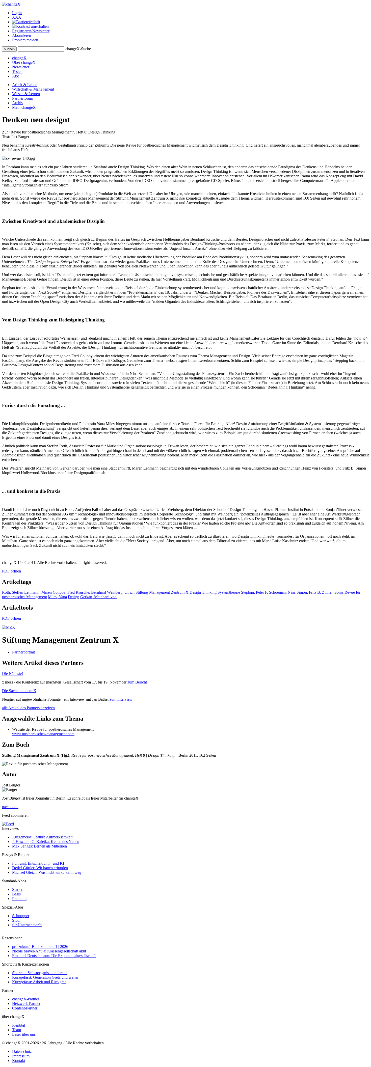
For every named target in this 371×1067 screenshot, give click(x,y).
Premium (19, 898)
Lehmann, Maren (38, 592)
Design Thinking (203, 592)
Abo (15, 76)
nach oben (10, 807)
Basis (16, 894)
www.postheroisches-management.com (43, 734)
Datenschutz (22, 1051)
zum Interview (121, 699)
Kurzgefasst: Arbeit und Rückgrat (39, 982)
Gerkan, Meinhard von (98, 597)
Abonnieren (21, 35)
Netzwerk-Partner (26, 1003)
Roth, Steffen (12, 592)
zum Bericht (137, 682)
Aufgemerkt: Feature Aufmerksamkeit (42, 837)
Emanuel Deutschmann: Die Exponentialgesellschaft (54, 955)
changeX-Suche (78, 49)
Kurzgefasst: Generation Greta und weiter (45, 977)
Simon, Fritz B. (309, 592)
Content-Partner (24, 1008)
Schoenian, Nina (282, 592)
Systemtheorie (229, 592)
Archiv (17, 103)
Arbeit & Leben (24, 85)
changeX (19, 58)
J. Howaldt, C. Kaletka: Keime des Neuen (45, 841)
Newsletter (20, 67)
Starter (17, 889)
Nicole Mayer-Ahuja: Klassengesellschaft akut (49, 951)
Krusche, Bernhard (91, 592)
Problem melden (25, 40)
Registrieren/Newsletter (30, 31)
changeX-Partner (25, 999)
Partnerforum (22, 98)
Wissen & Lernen (26, 94)
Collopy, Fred (64, 592)
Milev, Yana (57, 597)
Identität (18, 1025)
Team (16, 1030)
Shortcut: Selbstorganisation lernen (39, 973)
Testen (17, 71)
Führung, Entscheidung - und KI (38, 863)
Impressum (21, 1056)
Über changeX (24, 62)
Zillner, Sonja (332, 592)
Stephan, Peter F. (254, 592)
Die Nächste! (12, 673)
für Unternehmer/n (27, 925)
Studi (16, 920)
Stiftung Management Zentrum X (162, 592)
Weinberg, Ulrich (121, 592)
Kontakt (18, 1060)
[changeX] (11, 4)
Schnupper (20, 916)
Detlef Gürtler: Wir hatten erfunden (40, 868)
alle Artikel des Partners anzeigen (28, 708)
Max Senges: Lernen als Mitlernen (39, 846)
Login (17, 13)
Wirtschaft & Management (33, 89)
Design (73, 597)
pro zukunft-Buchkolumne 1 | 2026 (40, 946)
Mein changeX (24, 107)
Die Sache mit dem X (19, 691)
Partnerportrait (23, 652)
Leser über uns (24, 1034)
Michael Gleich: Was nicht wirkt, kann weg (46, 872)
